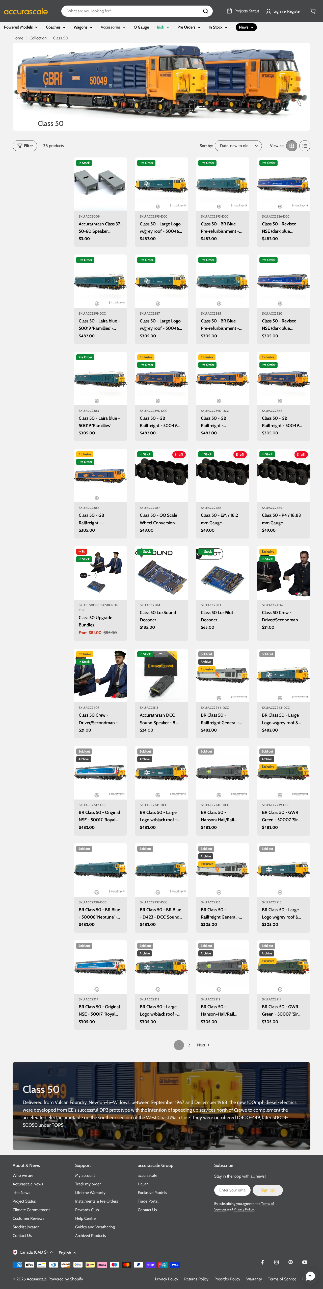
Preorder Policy (227, 1279)
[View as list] (304, 145)
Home (18, 38)
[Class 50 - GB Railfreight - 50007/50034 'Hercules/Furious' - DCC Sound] (222, 378)
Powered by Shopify (65, 1279)
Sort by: (206, 145)
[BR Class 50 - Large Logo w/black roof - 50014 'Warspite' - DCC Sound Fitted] (161, 773)
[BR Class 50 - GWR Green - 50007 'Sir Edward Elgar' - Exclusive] (283, 967)
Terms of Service (282, 1279)
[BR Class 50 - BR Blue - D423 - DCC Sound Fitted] (161, 870)
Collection (38, 38)
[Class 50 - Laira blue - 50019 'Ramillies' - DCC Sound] (100, 281)
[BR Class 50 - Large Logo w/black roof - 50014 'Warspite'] (161, 967)
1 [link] (179, 1045)
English (65, 1252)
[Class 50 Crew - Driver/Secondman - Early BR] (100, 675)
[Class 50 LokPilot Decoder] (222, 573)
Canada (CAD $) (34, 1252)
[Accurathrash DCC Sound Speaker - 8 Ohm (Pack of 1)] (161, 675)
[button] (310, 1276)
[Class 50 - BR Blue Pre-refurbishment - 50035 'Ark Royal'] (222, 281)
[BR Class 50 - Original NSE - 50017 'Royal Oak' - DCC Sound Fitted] (100, 773)
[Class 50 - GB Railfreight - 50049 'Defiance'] (283, 378)
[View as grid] (291, 145)
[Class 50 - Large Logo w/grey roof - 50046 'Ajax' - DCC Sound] (161, 184)
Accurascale (37, 1279)
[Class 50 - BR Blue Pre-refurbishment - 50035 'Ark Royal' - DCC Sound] (222, 184)
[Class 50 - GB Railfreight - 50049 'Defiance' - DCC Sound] (161, 378)
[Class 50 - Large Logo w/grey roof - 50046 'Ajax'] (161, 281)
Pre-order (161, 204)
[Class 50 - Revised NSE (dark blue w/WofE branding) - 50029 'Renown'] (283, 281)
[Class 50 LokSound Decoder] (161, 573)
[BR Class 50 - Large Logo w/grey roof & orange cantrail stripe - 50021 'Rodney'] (283, 870)
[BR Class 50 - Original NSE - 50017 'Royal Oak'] (100, 967)
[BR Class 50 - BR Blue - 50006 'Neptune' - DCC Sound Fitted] (100, 870)
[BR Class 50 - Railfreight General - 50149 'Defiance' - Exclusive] (222, 870)
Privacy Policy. (244, 1209)
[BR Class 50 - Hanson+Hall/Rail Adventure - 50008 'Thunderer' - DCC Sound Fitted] (222, 773)
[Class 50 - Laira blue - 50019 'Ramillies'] (100, 378)
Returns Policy (196, 1279)
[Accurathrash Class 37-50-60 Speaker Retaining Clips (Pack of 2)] (100, 184)
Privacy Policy (166, 1279)
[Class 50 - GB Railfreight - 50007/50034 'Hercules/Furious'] (100, 475)
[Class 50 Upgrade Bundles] (100, 573)
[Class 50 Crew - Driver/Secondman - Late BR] (283, 573)
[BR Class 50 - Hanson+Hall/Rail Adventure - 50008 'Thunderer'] (222, 967)
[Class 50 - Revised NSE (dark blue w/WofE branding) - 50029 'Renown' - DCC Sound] (283, 184)
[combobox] (137, 11)
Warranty (254, 1279)
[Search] (206, 11)
